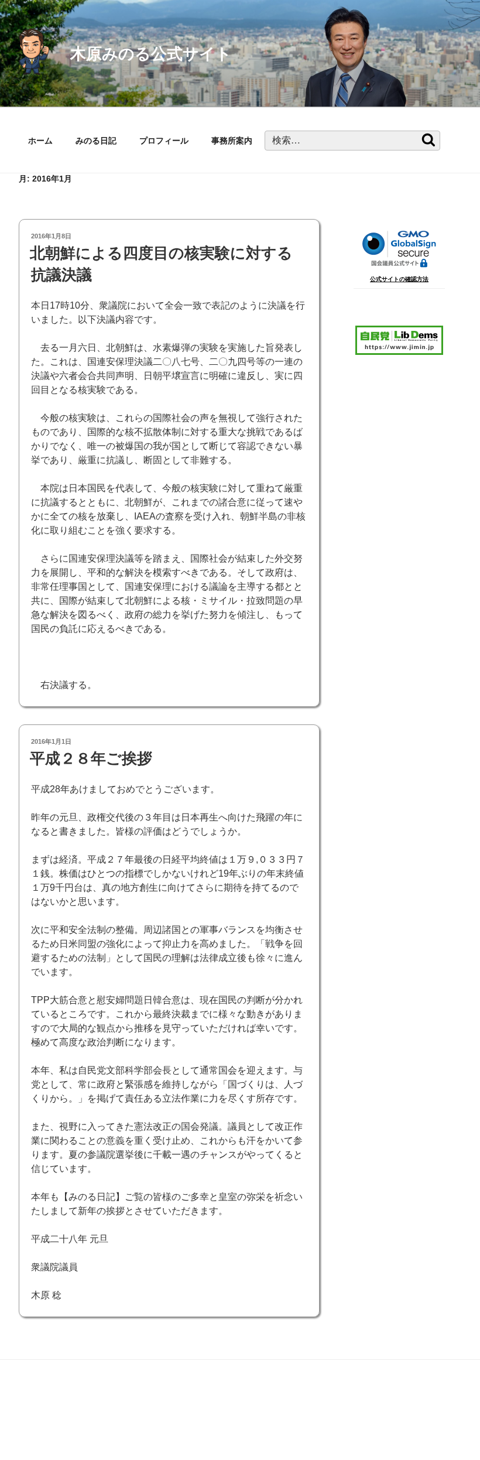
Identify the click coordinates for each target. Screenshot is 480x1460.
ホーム (40, 140)
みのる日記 (96, 140)
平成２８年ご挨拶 (91, 758)
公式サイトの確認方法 (399, 279)
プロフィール (163, 140)
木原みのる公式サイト (151, 54)
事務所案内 (231, 140)
